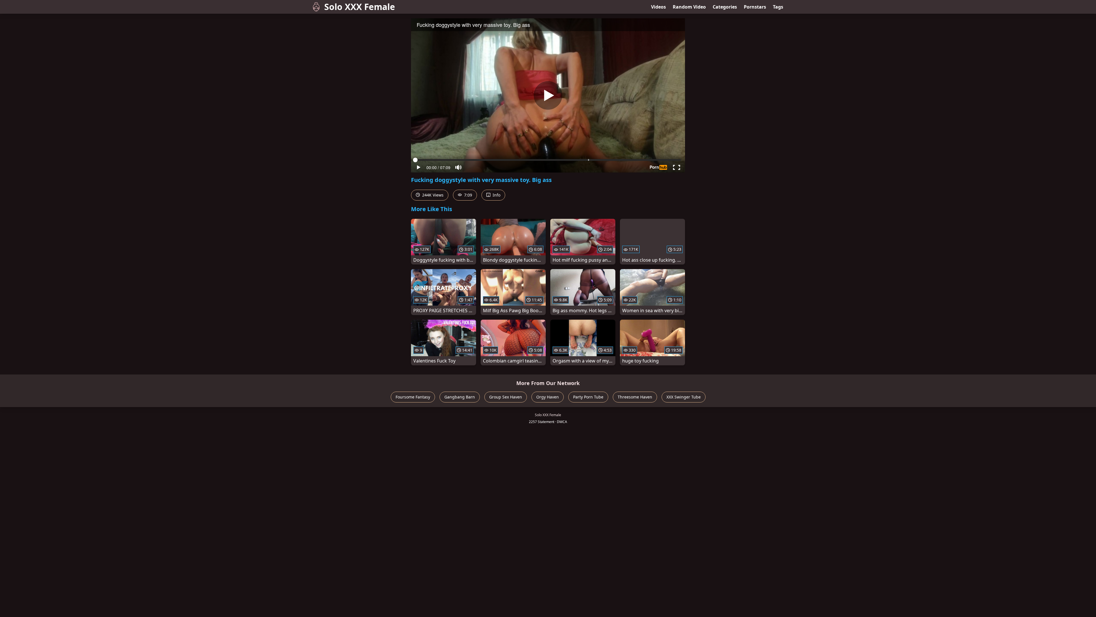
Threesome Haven (635, 397)
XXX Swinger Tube (683, 397)
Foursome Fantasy (413, 397)
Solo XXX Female (359, 7)
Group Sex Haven (505, 397)
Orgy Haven (547, 397)
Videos (658, 7)
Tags (778, 7)
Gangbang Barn (459, 397)
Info (495, 195)
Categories (725, 7)
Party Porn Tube (588, 397)
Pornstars (755, 7)
